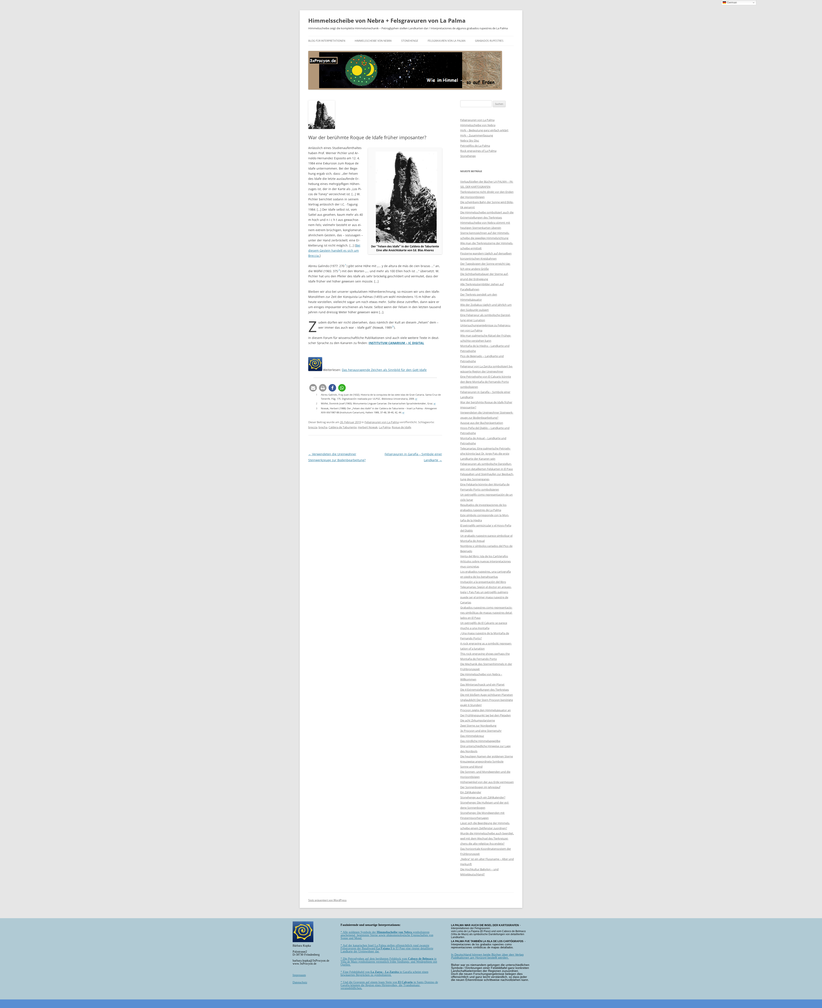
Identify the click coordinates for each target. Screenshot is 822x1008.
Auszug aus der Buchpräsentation (481, 423)
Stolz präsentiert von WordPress (327, 900)
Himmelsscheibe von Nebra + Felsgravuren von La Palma (387, 20)
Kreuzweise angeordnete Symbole (481, 761)
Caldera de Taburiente (343, 427)
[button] (313, 388)
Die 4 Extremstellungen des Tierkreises (484, 690)
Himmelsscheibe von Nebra (373, 41)
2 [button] (339, 270)
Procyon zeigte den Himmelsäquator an (485, 710)
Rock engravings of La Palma (478, 151)
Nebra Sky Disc (469, 140)
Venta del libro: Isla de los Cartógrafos (484, 556)
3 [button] (392, 326)
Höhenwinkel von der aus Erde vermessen (487, 782)
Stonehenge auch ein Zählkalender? (482, 797)
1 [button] (345, 264)
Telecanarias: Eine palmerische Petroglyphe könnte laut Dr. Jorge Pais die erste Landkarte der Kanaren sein (485, 453)
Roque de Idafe (401, 427)
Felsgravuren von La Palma (447, 41)
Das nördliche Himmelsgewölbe (480, 741)
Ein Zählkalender (470, 792)
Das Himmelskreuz (472, 736)
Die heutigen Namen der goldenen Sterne (486, 756)
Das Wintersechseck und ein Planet (482, 684)
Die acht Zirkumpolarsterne (477, 720)
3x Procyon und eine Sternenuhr (481, 731)
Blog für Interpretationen (326, 41)
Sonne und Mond (471, 767)
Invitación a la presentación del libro (483, 582)
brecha (323, 427)
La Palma (384, 427)
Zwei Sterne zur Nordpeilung (478, 725)
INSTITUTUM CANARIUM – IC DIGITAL (396, 343)
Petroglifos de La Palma (475, 146)
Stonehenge (409, 41)
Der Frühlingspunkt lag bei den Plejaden (485, 715)
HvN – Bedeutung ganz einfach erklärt (484, 130)
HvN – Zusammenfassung (476, 135)
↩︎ (416, 398)
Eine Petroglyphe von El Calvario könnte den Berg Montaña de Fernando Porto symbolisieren (485, 382)
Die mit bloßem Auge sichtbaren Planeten (486, 695)
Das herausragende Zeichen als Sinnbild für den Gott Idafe (384, 370)
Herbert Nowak (368, 427)
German (731, 2)
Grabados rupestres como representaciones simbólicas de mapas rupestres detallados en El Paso (486, 613)
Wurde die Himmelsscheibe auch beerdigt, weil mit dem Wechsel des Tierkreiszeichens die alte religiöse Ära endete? (487, 838)
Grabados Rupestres (489, 41)
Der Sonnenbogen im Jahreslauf (480, 787)
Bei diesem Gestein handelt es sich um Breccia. (334, 250)
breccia (312, 427)
